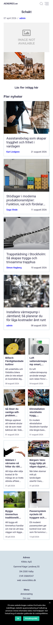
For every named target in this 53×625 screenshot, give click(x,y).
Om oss (26, 598)
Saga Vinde (12, 209)
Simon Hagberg (14, 267)
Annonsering (27, 594)
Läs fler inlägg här (26, 87)
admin (22, 18)
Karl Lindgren (13, 152)
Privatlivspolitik (31, 618)
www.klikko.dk (29, 580)
